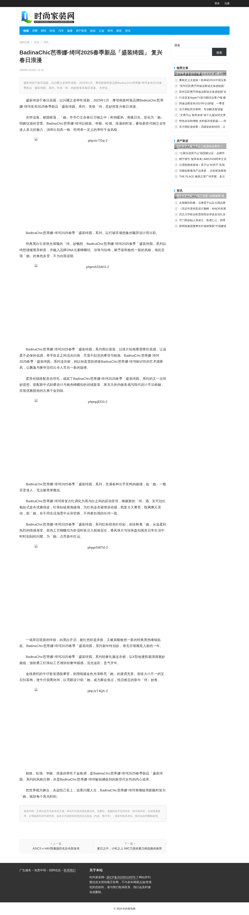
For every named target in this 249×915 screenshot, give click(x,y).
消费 (35, 30)
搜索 (177, 45)
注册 (227, 3)
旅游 (93, 30)
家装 (119, 30)
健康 (70, 30)
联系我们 (69, 870)
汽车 (61, 30)
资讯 (128, 30)
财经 (43, 30)
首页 (36, 42)
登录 (217, 3)
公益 (101, 30)
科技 (52, 30)
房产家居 (81, 30)
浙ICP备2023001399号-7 (122, 877)
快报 (26, 30)
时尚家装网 (129, 908)
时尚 (110, 30)
